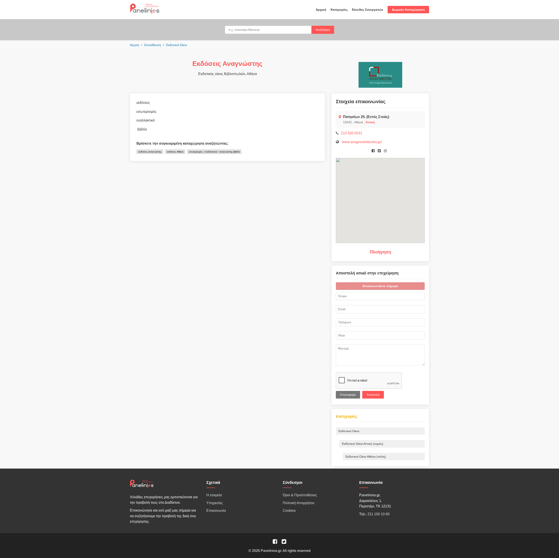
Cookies (289, 510)
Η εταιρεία (214, 495)
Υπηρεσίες (214, 503)
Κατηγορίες (339, 9)
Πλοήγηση (380, 252)
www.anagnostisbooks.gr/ (361, 142)
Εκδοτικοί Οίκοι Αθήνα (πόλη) (365, 456)
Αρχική (321, 9)
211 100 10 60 (378, 514)
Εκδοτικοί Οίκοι (176, 45)
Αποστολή (373, 394)
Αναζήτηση (323, 29)
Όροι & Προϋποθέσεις (300, 495)
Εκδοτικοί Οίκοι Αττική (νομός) (362, 443)
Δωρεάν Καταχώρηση (408, 9)
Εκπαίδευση (152, 45)
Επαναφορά (348, 394)
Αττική (370, 122)
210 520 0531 (351, 133)
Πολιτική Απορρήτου (298, 503)
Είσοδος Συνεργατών (367, 9)
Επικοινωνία (216, 510)
